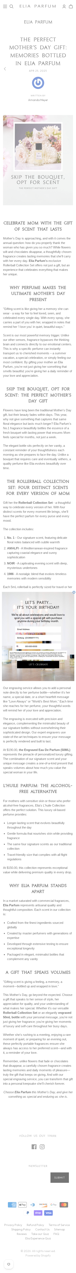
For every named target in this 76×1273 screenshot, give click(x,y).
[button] (38, 664)
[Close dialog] (74, 592)
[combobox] (19, 646)
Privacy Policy (13, 657)
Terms (20, 657)
